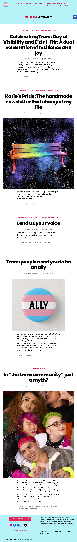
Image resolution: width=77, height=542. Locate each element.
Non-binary (52, 31)
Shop (48, 6)
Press (64, 3)
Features (48, 3)
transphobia (46, 242)
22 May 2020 (48, 386)
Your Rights (38, 3)
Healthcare (28, 3)
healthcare (22, 242)
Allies (23, 31)
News (36, 217)
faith (22, 77)
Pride (27, 204)
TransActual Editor (33, 59)
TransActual (12, 539)
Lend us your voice (38, 223)
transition (40, 242)
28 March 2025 (48, 59)
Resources (56, 3)
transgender (45, 204)
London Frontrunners (25, 355)
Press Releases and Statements (50, 217)
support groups (50, 506)
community (22, 204)
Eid (19, 77)
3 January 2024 (47, 229)
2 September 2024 (47, 113)
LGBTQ (37, 506)
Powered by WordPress (26, 539)
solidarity (42, 506)
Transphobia (49, 256)
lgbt (33, 506)
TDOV (26, 77)
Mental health (53, 90)
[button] (75, 17)
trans (31, 204)
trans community (24, 508)
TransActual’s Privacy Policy (20, 531)
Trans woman (37, 204)
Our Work (19, 3)
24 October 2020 (48, 273)
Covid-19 (28, 506)
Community (30, 31)
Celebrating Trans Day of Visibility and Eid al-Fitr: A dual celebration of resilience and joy (38, 44)
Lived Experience (41, 90)
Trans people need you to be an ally (38, 264)
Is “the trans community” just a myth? (38, 377)
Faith (37, 31)
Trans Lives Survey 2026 (60, 6)
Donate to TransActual (20, 519)
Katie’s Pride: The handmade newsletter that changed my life (38, 101)
